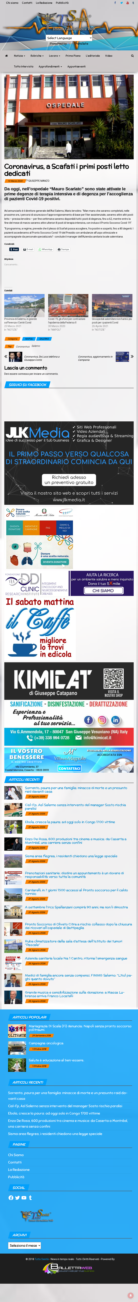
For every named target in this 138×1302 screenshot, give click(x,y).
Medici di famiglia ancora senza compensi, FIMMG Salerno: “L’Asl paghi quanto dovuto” (78, 977)
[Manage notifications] (131, 1295)
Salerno (35, 345)
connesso (23, 373)
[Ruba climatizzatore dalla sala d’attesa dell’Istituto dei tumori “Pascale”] (13, 946)
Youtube (128, 3)
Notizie (18, 55)
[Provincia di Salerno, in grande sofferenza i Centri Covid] (24, 305)
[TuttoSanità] (6, 55)
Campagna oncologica (46, 1043)
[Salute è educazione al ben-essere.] (17, 1065)
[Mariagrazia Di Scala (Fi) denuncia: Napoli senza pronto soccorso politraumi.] (17, 1031)
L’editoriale (93, 55)
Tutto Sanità (42, 1259)
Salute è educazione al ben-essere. (56, 1060)
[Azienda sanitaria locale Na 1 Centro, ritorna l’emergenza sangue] (13, 963)
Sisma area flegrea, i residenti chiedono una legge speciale (71, 856)
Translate (81, 43)
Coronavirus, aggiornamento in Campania (95, 358)
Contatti (27, 2)
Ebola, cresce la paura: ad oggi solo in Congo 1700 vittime (70, 822)
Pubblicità (62, 2)
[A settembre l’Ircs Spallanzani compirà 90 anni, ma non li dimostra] (13, 912)
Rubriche (36, 55)
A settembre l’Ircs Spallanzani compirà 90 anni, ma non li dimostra (76, 907)
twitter (122, 3)
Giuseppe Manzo (38, 180)
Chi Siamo (16, 1155)
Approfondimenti (49, 66)
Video (108, 55)
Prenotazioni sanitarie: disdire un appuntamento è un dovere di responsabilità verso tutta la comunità (74, 875)
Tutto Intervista (23, 66)
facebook (116, 3)
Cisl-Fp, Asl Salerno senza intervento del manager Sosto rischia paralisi (75, 807)
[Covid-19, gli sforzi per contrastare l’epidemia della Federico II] (68, 305)
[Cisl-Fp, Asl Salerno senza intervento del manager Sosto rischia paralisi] (13, 810)
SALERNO (44, 339)
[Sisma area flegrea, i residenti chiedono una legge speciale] (13, 861)
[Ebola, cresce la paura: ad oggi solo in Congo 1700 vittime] (13, 827)
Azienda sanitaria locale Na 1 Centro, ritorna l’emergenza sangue (76, 958)
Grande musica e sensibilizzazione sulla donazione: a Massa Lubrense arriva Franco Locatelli (75, 994)
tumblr (133, 3)
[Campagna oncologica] (17, 1048)
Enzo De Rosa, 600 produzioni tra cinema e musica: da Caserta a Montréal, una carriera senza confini (75, 841)
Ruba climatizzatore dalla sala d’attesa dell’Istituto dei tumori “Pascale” (73, 943)
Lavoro (53, 55)
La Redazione (44, 2)
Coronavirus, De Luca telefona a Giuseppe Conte (41, 358)
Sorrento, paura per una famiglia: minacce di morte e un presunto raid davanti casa (76, 790)
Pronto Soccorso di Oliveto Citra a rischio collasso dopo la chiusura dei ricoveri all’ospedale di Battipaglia (78, 926)
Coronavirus (22, 346)
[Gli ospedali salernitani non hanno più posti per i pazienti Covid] (112, 305)
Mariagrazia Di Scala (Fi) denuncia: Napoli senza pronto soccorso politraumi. (80, 1028)
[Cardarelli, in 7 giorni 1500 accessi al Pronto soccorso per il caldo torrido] (13, 895)
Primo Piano (73, 55)
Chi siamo (12, 2)
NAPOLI (29, 339)
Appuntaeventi (76, 66)
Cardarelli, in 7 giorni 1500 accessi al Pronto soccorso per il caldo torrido (76, 892)
